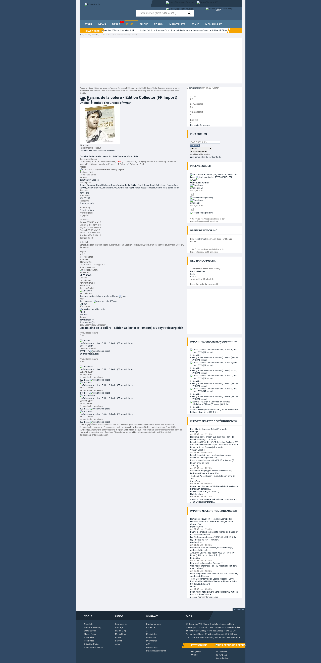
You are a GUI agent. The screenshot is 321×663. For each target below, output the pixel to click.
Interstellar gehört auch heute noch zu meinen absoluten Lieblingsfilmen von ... (211, 456)
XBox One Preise (91, 644)
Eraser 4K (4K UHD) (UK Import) (204, 491)
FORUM (158, 24)
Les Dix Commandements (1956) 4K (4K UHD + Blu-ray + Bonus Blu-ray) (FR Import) (213, 538)
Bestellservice (90, 631)
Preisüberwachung (92, 627)
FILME (129, 24)
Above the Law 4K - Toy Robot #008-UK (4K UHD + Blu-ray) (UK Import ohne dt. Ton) (212, 554)
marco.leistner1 (197, 568)
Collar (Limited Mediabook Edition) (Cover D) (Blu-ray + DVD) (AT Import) (214, 397)
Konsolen (200, 637)
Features (83, 314)
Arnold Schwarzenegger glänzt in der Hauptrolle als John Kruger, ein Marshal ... (213, 500)
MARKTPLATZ (177, 24)
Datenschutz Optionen (156, 651)
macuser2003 (196, 527)
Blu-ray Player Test (208, 631)
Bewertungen (87, 320)
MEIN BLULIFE (213, 24)
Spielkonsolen (222, 624)
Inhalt (82, 312)
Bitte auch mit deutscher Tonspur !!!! (206, 563)
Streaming (209, 637)
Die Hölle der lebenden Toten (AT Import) (208, 429)
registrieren (200, 239)
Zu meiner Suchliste (108, 156)
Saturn (132, 88)
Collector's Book (87, 210)
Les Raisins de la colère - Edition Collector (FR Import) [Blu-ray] (107, 343)
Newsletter (89, 624)
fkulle (192, 274)
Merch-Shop (120, 634)
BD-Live (233, 631)
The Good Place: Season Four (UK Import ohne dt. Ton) (212, 477)
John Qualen (108, 188)
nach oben (239, 609)
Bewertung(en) (195, 88)
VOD (200, 624)
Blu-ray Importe (233, 637)
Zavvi (149, 88)
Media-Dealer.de (158, 88)
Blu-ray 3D (202, 634)
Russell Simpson (148, 188)
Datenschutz (152, 647)
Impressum (151, 637)
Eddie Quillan (131, 185)
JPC (127, 88)
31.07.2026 (195, 355)
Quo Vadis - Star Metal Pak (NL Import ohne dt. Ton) (213, 566)
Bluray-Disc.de (85, 35)
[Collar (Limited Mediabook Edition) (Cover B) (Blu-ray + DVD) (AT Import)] (214, 364)
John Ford (84, 193)
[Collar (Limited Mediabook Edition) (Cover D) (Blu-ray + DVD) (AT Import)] (214, 390)
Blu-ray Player (223, 631)
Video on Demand (216, 634)
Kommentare (87, 322)
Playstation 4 (192, 634)
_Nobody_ (194, 465)
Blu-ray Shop (220, 637)
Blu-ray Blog (120, 631)
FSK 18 (195, 24)
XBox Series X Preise (93, 647)
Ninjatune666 (196, 494)
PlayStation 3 (205, 627)
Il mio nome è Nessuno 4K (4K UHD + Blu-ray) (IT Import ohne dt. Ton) (212, 461)
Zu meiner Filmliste (88, 150)
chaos (193, 586)
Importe (95, 35)
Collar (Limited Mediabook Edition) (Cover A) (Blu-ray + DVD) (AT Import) (214, 358)
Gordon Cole (195, 542)
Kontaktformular (153, 624)
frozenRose (195, 481)
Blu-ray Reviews (192, 631)
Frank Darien (143, 185)
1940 (87, 198)
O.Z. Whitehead (121, 188)
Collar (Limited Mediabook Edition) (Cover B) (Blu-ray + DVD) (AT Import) (214, 371)
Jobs (117, 644)
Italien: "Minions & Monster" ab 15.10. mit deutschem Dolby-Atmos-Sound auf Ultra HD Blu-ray (175, 30)
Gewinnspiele (121, 624)
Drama (83, 203)
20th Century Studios (89, 180)
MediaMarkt (141, 88)
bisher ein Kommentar (200, 125)
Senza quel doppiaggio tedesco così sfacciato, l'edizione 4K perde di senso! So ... (211, 472)
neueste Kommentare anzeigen (204, 597)
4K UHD (228, 634)
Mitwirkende (151, 641)
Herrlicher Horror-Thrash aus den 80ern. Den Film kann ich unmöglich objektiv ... (212, 438)
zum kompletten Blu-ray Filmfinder (205, 157)
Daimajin (194, 431)
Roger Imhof (134, 188)
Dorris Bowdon (117, 185)
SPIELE (144, 24)
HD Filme (215, 627)
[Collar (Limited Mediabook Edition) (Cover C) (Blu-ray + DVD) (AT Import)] (214, 377)
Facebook (150, 627)
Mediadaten (151, 634)
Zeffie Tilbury (173, 188)
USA (81, 198)
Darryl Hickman (103, 185)
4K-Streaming (192, 624)
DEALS (117, 23)
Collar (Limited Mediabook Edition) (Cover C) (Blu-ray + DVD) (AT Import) (214, 384)
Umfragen (119, 627)
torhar (193, 276)
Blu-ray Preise (90, 634)
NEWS (102, 24)
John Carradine (94, 188)
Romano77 (195, 558)
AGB (148, 644)
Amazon (121, 88)
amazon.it (194, 203)
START (88, 24)
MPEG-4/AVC (85, 275)
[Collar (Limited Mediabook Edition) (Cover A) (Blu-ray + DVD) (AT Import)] (214, 351)
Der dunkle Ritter (197, 271)
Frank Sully (155, 185)
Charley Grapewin (87, 185)
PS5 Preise (89, 641)
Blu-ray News (221, 651)
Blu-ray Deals (221, 655)
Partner (118, 641)
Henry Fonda (167, 185)
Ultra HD (224, 627)
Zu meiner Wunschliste (127, 156)
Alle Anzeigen (229, 342)
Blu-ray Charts (209, 624)
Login (218, 10)
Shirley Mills (161, 188)
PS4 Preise (89, 637)
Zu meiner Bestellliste (89, 156)
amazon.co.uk (196, 188)
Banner (118, 637)
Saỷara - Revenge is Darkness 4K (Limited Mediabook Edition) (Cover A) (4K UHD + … (214, 410)
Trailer (192, 637)
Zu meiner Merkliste (106, 150)
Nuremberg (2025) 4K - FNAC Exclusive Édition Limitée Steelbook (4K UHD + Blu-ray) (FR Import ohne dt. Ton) (212, 521)
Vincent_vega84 (197, 450)
